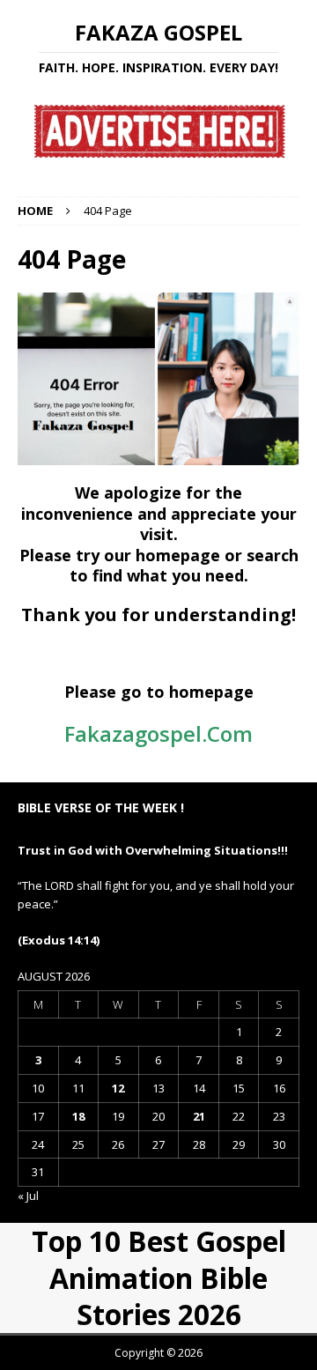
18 (78, 1116)
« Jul (28, 1195)
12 (118, 1088)
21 (199, 1116)
